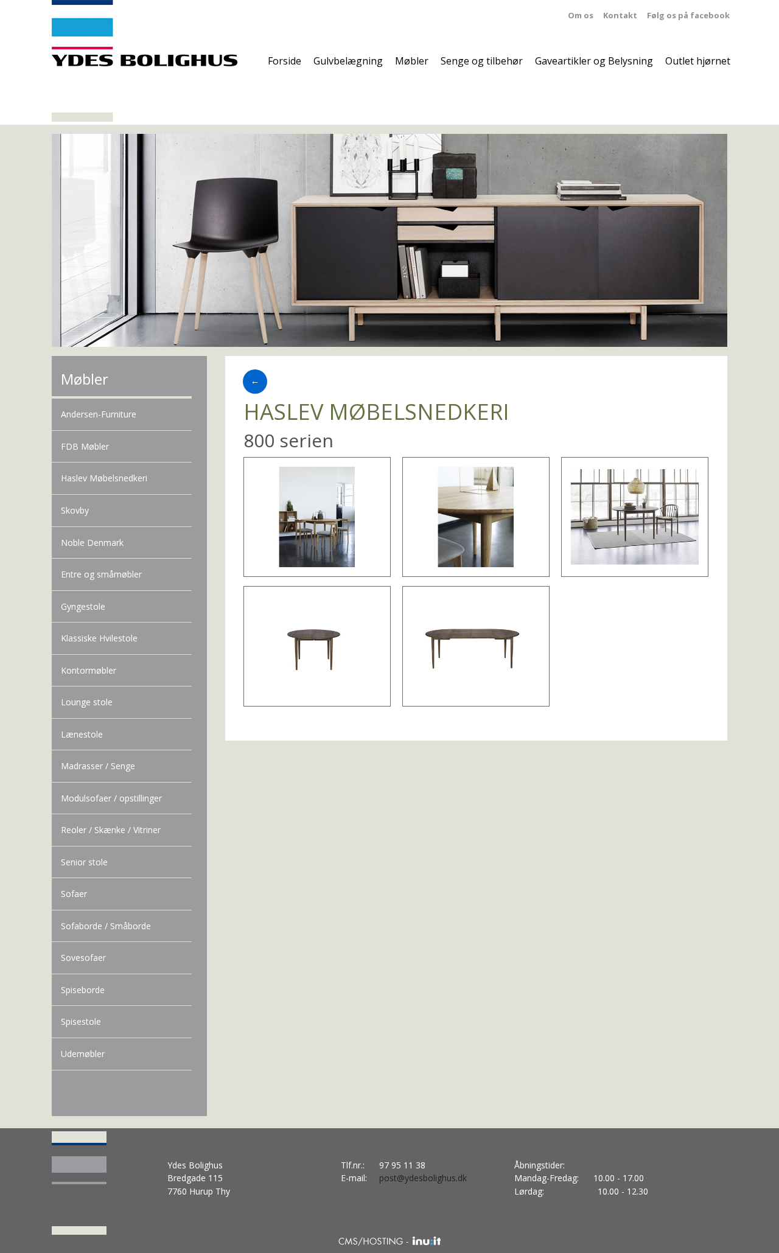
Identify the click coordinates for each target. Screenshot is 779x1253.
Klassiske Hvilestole (99, 638)
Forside (284, 61)
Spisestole (81, 1021)
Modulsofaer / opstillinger (111, 798)
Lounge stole (87, 702)
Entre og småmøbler (101, 574)
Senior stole (84, 862)
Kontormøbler (88, 670)
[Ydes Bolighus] (145, 62)
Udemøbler (83, 1053)
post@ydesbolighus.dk (423, 1178)
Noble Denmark (92, 542)
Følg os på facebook (688, 15)
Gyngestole (83, 606)
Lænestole (82, 734)
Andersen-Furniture (98, 414)
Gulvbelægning (348, 61)
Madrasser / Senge (98, 766)
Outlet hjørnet (697, 61)
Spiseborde (83, 990)
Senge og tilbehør (482, 61)
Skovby (75, 510)
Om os (580, 15)
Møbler (411, 61)
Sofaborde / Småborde (106, 926)
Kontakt (620, 15)
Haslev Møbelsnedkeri (104, 478)
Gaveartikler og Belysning (594, 61)
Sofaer (74, 893)
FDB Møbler (85, 446)
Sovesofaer (83, 957)
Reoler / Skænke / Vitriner (111, 830)
